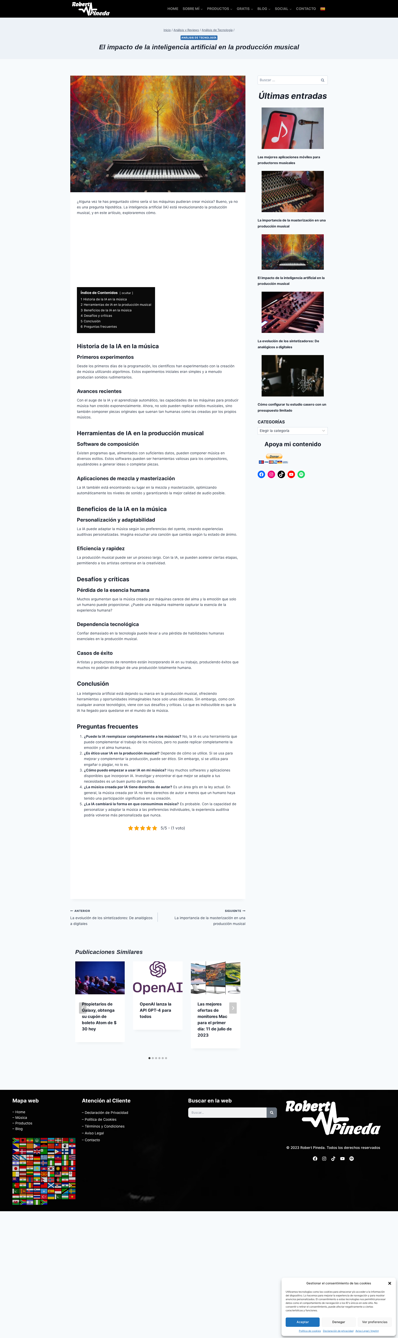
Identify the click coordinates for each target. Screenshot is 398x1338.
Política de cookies (310, 1330)
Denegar (338, 1322)
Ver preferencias (374, 1322)
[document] (199, 669)
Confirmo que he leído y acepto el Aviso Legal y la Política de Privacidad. (166, 698)
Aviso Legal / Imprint (367, 1330)
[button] (390, 1283)
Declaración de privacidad (338, 1330)
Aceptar (303, 1322)
